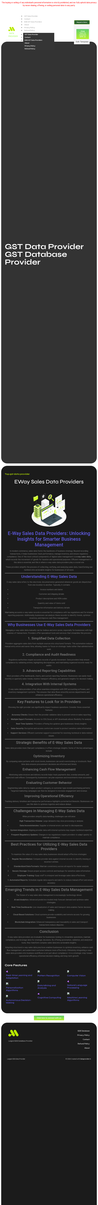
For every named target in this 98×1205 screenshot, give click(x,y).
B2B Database (84, 1030)
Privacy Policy (29, 27)
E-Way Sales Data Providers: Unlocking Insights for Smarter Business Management (49, 539)
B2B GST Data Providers (33, 22)
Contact (27, 19)
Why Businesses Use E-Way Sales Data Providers (49, 624)
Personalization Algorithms (14, 989)
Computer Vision (76, 975)
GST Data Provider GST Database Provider (44, 254)
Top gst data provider (17, 474)
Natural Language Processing (77, 986)
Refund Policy (29, 30)
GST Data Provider (31, 16)
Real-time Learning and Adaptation (19, 976)
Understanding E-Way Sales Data (49, 576)
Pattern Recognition (49, 975)
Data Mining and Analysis (47, 986)
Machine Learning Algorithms (77, 998)
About (26, 24)
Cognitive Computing (49, 997)
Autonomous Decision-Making (18, 1001)
